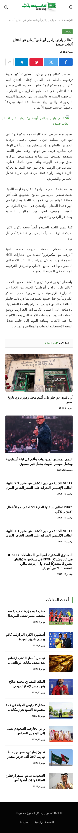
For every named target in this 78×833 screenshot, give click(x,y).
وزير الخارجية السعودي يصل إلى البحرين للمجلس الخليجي (26, 733)
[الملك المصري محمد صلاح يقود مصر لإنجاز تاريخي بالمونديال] (61, 687)
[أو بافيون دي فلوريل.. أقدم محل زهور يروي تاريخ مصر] (39, 373)
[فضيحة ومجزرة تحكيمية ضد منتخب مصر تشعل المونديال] (61, 616)
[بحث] (6, 7)
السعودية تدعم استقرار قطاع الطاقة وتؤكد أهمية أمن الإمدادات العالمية (25, 780)
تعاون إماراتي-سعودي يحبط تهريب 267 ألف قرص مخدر (26, 754)
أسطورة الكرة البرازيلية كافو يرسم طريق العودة (25, 636)
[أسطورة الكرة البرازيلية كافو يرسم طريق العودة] (61, 640)
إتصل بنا (24, 822)
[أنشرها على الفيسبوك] (66, 62)
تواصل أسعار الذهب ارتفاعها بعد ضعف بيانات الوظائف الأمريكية (25, 662)
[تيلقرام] (21, 62)
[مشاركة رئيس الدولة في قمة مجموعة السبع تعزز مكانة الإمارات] (61, 710)
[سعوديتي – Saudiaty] (39, 7)
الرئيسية (68, 20)
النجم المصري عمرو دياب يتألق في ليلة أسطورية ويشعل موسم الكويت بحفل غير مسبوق (39, 461)
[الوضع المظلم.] (71, 7)
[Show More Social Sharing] (9, 62)
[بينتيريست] (36, 62)
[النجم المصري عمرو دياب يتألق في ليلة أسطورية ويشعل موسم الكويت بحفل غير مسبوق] (39, 434)
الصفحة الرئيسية (44, 822)
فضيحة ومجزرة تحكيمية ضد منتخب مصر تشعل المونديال (25, 613)
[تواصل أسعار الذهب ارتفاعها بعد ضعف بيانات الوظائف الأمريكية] (61, 663)
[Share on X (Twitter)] (51, 62)
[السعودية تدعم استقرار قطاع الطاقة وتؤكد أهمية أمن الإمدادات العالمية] (61, 781)
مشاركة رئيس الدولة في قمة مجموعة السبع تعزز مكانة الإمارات (25, 709)
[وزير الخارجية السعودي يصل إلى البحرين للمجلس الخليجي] (61, 734)
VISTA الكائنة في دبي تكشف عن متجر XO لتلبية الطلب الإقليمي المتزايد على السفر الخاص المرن (39, 485)
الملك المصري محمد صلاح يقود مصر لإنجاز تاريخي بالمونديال (27, 686)
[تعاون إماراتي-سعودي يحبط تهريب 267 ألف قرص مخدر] (61, 757)
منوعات (67, 31)
